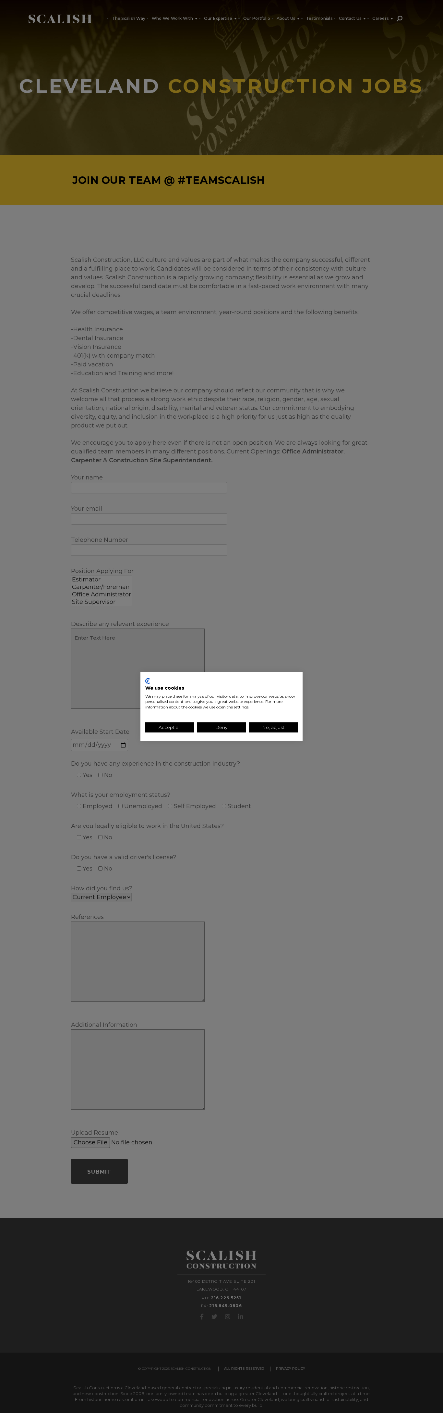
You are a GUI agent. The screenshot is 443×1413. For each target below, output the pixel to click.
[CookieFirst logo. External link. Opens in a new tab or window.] (147, 681)
